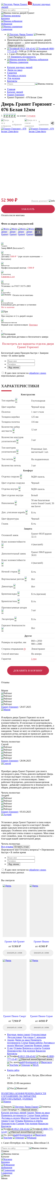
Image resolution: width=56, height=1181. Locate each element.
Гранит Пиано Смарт (14, 1016)
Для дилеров (13, 78)
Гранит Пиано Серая (41, 1016)
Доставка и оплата (16, 75)
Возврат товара (41, 1045)
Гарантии (12, 72)
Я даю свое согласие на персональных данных (23, 374)
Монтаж (19, 1045)
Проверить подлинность (23, 56)
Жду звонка (13, 367)
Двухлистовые (14, 1037)
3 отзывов (30, 116)
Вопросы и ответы (31, 1048)
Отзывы (18, 1048)
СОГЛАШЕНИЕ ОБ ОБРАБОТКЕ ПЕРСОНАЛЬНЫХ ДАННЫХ (18, 1097)
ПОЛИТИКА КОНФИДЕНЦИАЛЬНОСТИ (23, 1093)
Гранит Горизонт (9, 707)
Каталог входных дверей (19, 67)
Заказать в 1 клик (14, 953)
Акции (10, 1040)
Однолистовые (38, 1034)
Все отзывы (7, 846)
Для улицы (28, 1037)
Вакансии (41, 1051)
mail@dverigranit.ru (28, 1062)
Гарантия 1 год (8, 276)
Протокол (33, 325)
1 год (33, 659)
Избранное (6, 24)
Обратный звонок (16, 46)
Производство (14, 1051)
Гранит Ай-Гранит (14, 941)
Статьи (24, 1042)
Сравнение (6, 29)
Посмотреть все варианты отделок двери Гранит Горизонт (28, 345)
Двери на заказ (14, 70)
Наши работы (36, 1042)
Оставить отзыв (21, 847)
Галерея (46, 1048)
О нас (10, 1048)
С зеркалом (40, 1037)
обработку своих (37, 373)
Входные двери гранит (18, 1034)
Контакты (12, 81)
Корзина (5, 18)
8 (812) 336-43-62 (27, 1056)
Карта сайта (13, 1070)
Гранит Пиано (41, 941)
